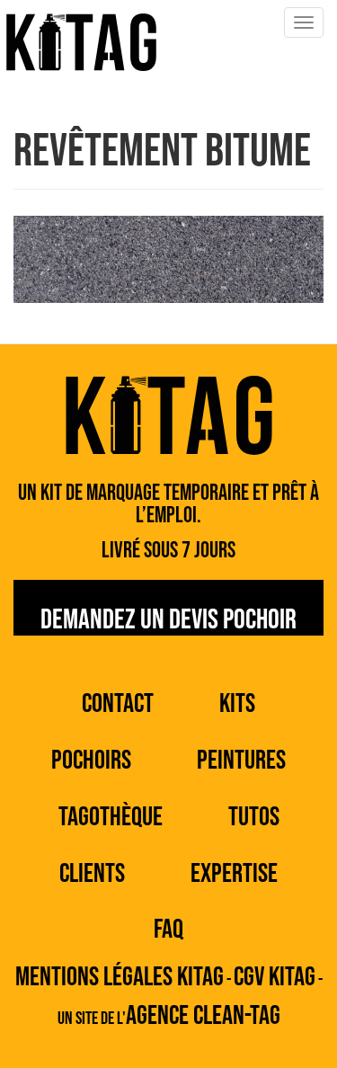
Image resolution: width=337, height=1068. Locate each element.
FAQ (168, 929)
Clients (92, 874)
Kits (237, 704)
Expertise (234, 874)
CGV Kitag (274, 977)
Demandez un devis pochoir (168, 619)
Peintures (241, 760)
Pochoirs (91, 760)
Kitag (81, 42)
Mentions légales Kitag (119, 977)
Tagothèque (110, 817)
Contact (118, 704)
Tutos (253, 817)
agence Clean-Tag (203, 1016)
